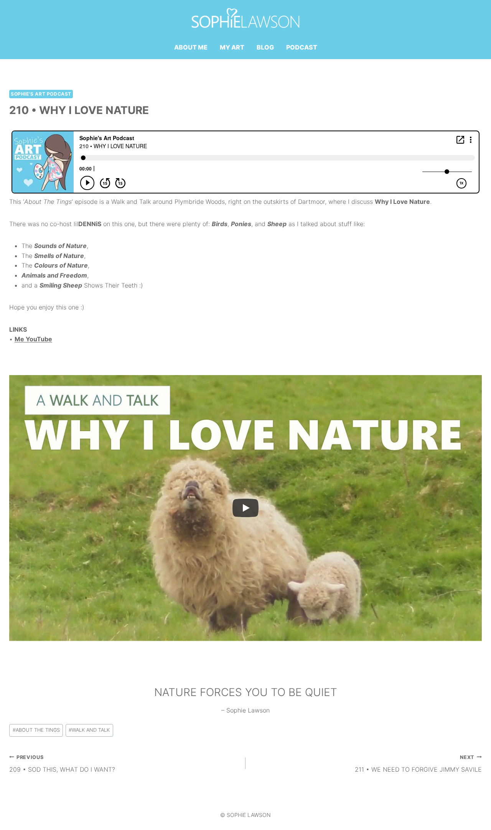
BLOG (265, 47)
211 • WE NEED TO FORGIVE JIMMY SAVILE (418, 764)
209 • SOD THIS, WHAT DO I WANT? (62, 764)
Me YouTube (33, 339)
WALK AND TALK (89, 730)
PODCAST (301, 47)
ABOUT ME (191, 47)
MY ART (232, 47)
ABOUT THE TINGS (36, 730)
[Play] (245, 508)
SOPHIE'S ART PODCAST (41, 94)
